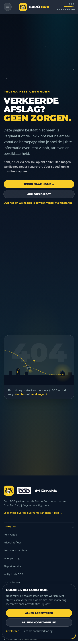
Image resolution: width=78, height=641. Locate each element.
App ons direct (39, 194)
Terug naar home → (39, 184)
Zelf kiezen (12, 631)
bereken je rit (38, 394)
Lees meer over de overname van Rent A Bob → (33, 512)
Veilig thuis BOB (13, 574)
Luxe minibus (12, 582)
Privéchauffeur (12, 542)
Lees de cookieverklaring (38, 631)
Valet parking (12, 558)
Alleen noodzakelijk (39, 622)
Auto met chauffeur (15, 550)
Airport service (12, 566)
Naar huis (20, 394)
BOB (66, 6)
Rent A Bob (10, 534)
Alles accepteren (39, 613)
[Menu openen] (8, 7)
